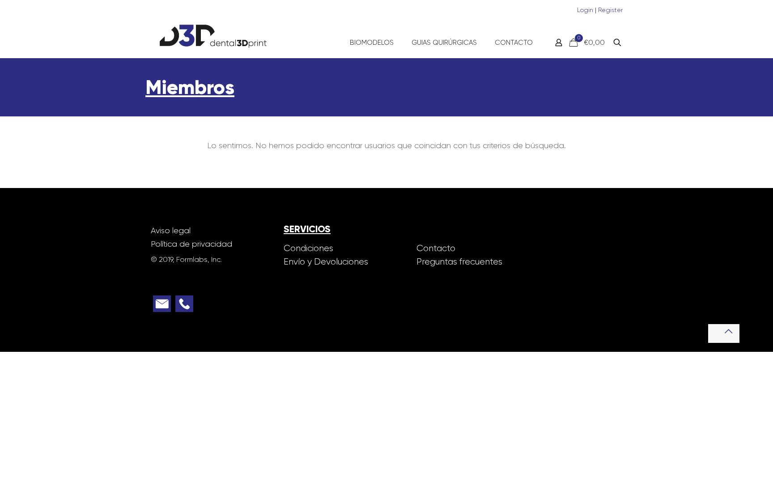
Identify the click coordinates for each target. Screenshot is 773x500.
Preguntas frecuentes (459, 261)
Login (586, 9)
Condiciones (308, 248)
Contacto (435, 248)
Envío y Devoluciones (326, 261)
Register (610, 9)
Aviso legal (171, 230)
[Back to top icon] (723, 333)
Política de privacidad (191, 243)
